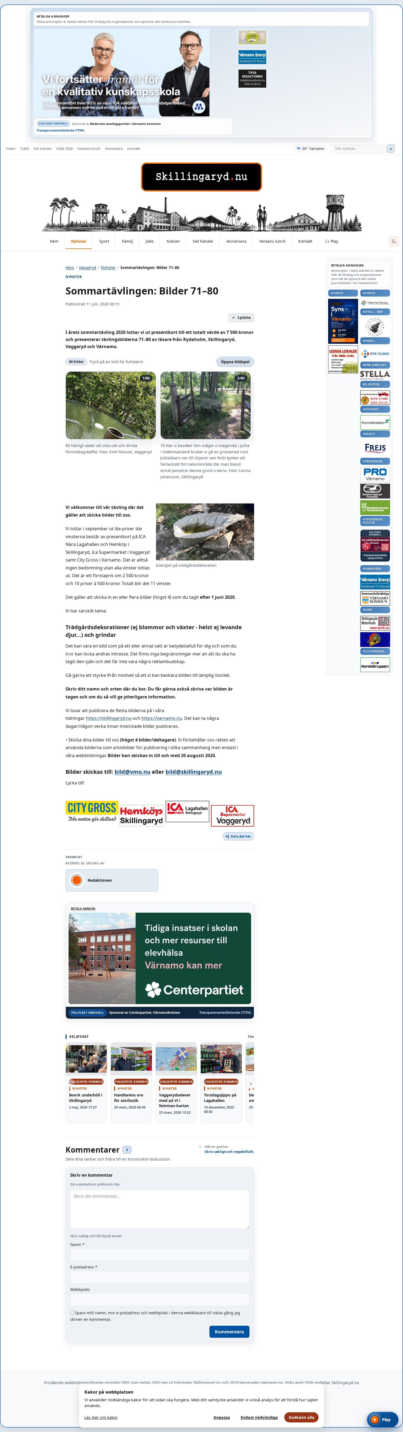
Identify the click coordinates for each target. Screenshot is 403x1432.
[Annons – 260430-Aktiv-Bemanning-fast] (252, 37)
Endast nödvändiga (259, 1417)
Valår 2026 (64, 148)
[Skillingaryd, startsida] (201, 177)
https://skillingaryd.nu (109, 718)
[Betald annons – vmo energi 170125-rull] (375, 582)
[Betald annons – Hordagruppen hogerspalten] (375, 664)
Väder (11, 148)
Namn (77, 1244)
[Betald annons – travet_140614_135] (375, 491)
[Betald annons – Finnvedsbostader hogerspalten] (375, 422)
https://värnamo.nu (161, 718)
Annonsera (114, 148)
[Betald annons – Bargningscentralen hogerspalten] (375, 397)
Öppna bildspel (235, 361)
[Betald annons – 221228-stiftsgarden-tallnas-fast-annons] (375, 327)
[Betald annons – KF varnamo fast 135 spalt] (375, 598)
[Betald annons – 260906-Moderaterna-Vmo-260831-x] (133, 72)
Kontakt (133, 148)
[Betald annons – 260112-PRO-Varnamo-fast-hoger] (375, 474)
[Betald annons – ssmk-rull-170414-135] (375, 623)
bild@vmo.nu (133, 771)
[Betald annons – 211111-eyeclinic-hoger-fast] (375, 353)
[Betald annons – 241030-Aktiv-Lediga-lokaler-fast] (343, 359)
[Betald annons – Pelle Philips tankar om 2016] (252, 57)
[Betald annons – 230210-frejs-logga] (375, 448)
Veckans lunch (89, 148)
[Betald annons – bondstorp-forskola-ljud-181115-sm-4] (252, 78)
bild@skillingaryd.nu (194, 771)
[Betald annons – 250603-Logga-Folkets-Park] (375, 303)
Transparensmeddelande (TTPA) (60, 130)
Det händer (42, 148)
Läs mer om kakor (101, 1417)
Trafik (24, 148)
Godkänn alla (301, 1417)
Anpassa (222, 1417)
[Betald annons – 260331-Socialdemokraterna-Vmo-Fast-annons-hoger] (375, 544)
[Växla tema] (394, 241)
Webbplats (80, 1289)
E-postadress (83, 1267)
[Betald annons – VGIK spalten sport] (375, 639)
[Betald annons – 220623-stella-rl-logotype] (375, 375)
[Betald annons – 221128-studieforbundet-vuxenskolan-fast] (375, 507)
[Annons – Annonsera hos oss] (343, 321)
